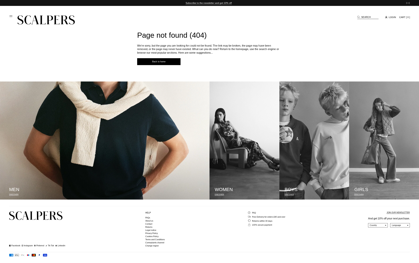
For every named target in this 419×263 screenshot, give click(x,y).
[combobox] (378, 225)
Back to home (158, 61)
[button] (11, 17)
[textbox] (378, 225)
